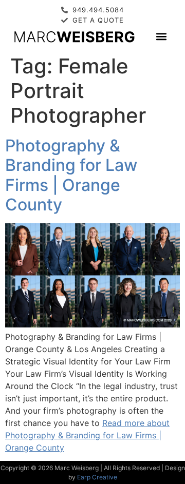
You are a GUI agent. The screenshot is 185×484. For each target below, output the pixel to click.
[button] (161, 36)
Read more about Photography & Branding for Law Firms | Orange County (87, 435)
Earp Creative (97, 477)
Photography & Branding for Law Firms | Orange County (71, 175)
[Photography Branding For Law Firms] (92, 324)
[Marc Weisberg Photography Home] (74, 36)
